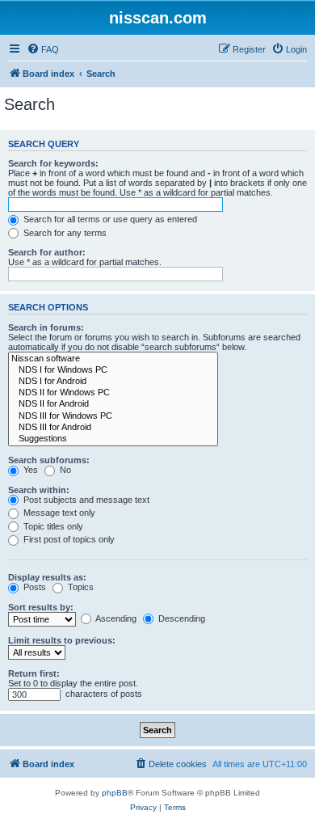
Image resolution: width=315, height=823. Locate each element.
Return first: (34, 673)
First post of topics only (68, 539)
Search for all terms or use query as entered (109, 219)
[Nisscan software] (113, 359)
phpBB (115, 792)
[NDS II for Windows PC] (113, 393)
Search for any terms (64, 233)
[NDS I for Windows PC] (113, 370)
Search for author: (47, 252)
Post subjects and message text (85, 499)
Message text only (58, 512)
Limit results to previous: (62, 640)
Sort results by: (41, 607)
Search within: (38, 490)
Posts (33, 587)
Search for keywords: (53, 163)
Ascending (115, 618)
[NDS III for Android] (113, 427)
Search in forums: (46, 327)
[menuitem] (43, 49)
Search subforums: (49, 460)
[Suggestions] (113, 439)
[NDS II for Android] (113, 404)
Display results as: (47, 577)
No (64, 470)
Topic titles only (52, 526)
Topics (79, 587)
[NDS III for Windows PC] (113, 416)
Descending (180, 618)
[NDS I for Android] (113, 381)
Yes (29, 470)
